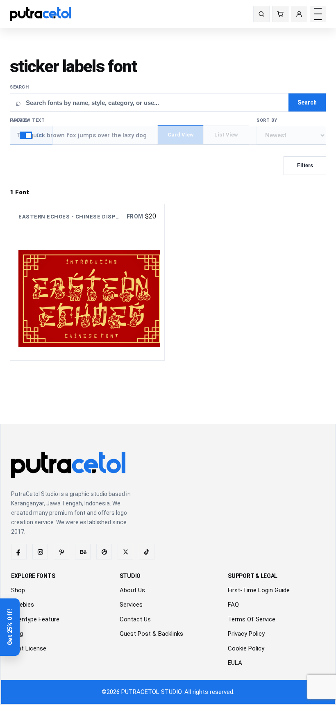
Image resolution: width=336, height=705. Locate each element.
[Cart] (280, 14)
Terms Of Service (251, 619)
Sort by (267, 120)
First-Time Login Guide (259, 590)
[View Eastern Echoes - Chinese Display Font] (87, 282)
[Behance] (83, 551)
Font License (28, 648)
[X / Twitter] (125, 551)
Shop (18, 590)
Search (19, 87)
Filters (305, 165)
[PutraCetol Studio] (44, 14)
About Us (132, 590)
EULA (235, 662)
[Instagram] (40, 551)
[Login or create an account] (299, 14)
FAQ (233, 604)
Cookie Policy (246, 648)
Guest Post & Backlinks (151, 633)
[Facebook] (19, 551)
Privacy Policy (246, 633)
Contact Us (135, 619)
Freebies (22, 604)
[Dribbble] (104, 551)
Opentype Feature (35, 619)
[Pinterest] (61, 551)
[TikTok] (146, 551)
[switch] (31, 135)
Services (131, 604)
